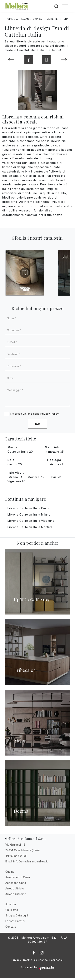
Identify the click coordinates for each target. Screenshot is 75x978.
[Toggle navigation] (65, 6)
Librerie (52, 19)
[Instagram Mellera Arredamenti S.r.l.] (41, 951)
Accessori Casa (15, 882)
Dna (66, 19)
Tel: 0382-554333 (16, 855)
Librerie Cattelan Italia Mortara (30, 527)
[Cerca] (56, 5)
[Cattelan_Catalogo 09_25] (25, 273)
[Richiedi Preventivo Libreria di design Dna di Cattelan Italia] (28, 59)
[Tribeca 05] (37, 652)
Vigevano (16, 481)
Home (9, 19)
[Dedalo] (11, 60)
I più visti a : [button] (17, 472)
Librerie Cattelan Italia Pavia (28, 508)
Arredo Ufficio (14, 888)
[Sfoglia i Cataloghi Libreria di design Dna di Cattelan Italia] (46, 59)
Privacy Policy (49, 413)
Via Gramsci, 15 (15, 844)
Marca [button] (13, 447)
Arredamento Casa (29, 19)
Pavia (55, 477)
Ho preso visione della (34, 413)
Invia (37, 424)
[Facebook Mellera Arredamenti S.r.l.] (34, 951)
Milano (15, 477)
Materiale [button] (52, 447)
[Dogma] (37, 793)
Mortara (36, 477)
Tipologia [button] (54, 460)
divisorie (55, 464)
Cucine (9, 871)
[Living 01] (64, 60)
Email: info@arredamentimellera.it (26, 861)
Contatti (11, 926)
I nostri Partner (15, 921)
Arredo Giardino (15, 894)
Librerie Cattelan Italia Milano (29, 514)
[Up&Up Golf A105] (37, 582)
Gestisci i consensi (50, 960)
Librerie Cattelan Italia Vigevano (31, 520)
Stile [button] (11, 460)
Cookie (27, 960)
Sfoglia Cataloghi (16, 915)
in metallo (54, 451)
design (15, 464)
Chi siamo (11, 909)
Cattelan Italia (20, 451)
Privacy (16, 960)
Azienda (10, 904)
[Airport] (37, 723)
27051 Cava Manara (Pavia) (22, 850)
